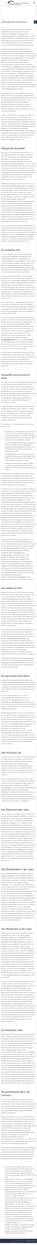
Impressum (14, 1241)
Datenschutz (22, 1241)
